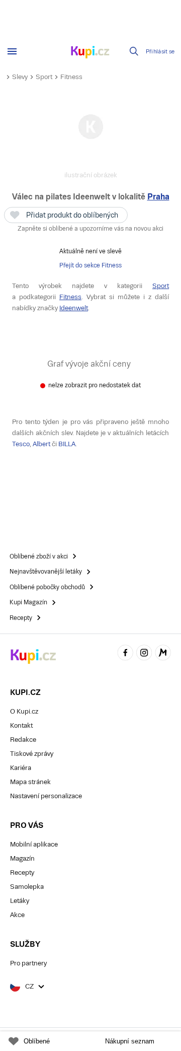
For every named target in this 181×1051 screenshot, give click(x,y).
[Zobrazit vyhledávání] (134, 51)
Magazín (22, 858)
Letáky (19, 900)
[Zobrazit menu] (12, 51)
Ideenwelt (73, 308)
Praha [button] (158, 196)
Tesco (21, 444)
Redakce (23, 739)
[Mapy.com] (163, 654)
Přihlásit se (160, 51)
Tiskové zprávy (31, 753)
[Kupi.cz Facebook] (125, 654)
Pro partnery (28, 963)
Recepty (22, 872)
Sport (44, 77)
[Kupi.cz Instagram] (144, 654)
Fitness (71, 77)
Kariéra (20, 768)
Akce (17, 915)
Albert (41, 444)
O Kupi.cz (24, 711)
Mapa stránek (30, 782)
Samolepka (27, 886)
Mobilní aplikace (34, 844)
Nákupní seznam (129, 1041)
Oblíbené (37, 1041)
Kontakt (21, 725)
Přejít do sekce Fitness (90, 265)
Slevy (20, 77)
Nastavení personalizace (46, 796)
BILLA (66, 444)
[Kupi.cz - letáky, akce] (90, 52)
